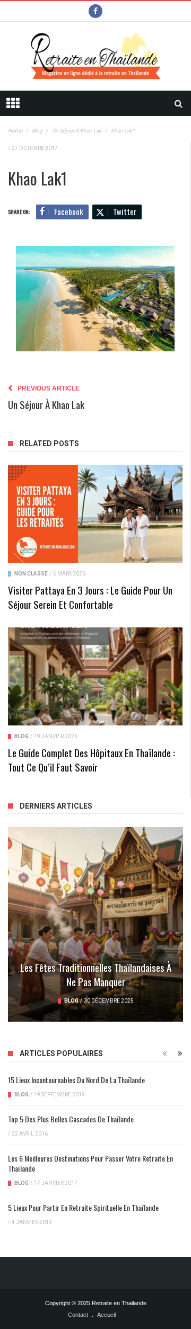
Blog (21, 736)
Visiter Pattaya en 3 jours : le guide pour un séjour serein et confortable (90, 597)
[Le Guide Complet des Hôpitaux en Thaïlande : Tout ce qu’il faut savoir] (95, 676)
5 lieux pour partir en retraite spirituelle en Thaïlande (83, 1207)
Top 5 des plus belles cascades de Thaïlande (71, 1118)
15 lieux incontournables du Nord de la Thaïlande (76, 1079)
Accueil (106, 1315)
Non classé (31, 574)
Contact (78, 1315)
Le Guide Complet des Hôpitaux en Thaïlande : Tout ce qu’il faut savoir (91, 759)
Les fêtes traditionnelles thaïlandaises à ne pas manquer (95, 974)
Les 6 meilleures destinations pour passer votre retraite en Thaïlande (90, 1163)
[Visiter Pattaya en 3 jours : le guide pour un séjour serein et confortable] (95, 514)
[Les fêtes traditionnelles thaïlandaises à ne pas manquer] (95, 924)
